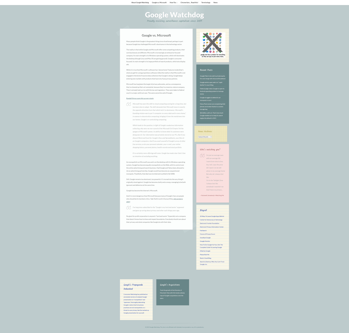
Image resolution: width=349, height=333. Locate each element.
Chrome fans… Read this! (189, 2)
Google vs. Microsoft (159, 2)
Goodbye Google (205, 237)
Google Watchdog (174, 14)
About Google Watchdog (140, 2)
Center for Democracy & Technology (211, 220)
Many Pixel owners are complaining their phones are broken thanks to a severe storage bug (212, 106)
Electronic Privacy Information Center (212, 227)
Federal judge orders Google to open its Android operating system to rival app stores (212, 91)
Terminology (205, 2)
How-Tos (173, 2)
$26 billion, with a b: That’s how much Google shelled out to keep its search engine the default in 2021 (211, 115)
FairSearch (203, 230)
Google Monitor (205, 241)
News (215, 2)
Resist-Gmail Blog (205, 258)
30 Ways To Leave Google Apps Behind (212, 216)
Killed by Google (205, 251)
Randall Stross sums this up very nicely (140, 98)
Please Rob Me (204, 254)
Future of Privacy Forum (207, 234)
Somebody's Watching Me (216, 195)
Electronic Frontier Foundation (209, 223)
